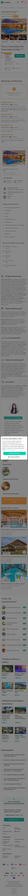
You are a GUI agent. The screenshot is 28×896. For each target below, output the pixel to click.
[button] (14, 457)
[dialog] (14, 448)
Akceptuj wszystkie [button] (14, 453)
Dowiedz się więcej (10, 450)
